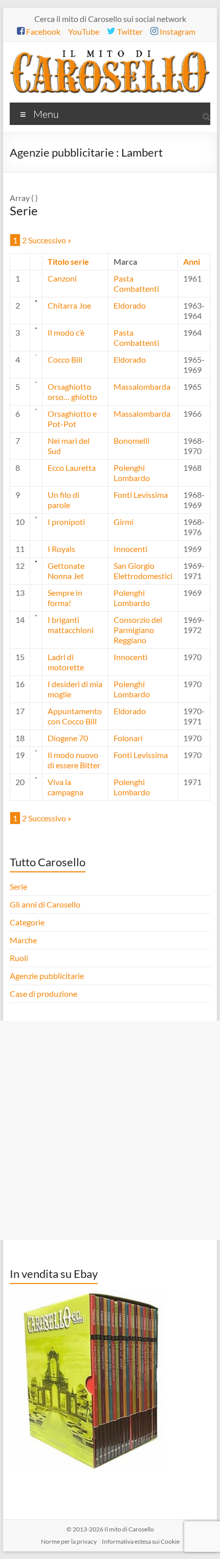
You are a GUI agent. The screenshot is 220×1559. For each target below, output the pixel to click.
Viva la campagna (65, 787)
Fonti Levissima (141, 494)
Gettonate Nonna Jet (66, 571)
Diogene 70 (68, 738)
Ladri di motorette (66, 662)
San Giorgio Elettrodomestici (143, 571)
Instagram (176, 31)
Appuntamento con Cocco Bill (75, 716)
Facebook (42, 31)
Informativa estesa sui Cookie (141, 1541)
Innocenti (130, 549)
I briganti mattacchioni (71, 625)
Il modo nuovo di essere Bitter (74, 760)
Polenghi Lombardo (132, 473)
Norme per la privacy (69, 1541)
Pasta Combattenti (136, 283)
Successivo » (49, 240)
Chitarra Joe (69, 305)
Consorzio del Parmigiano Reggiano (138, 630)
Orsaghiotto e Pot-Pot (72, 419)
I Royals (61, 549)
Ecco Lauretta (72, 467)
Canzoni (62, 278)
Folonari (128, 738)
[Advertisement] (110, 1130)
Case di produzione (44, 993)
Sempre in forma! (65, 598)
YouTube (83, 31)
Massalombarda (142, 386)
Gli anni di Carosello (45, 904)
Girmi (124, 521)
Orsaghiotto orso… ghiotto (72, 391)
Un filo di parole (63, 500)
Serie (18, 886)
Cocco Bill (65, 359)
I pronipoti (66, 521)
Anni (191, 261)
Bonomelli (131, 440)
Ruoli (19, 958)
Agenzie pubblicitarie (47, 975)
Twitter (129, 31)
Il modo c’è (66, 332)
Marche (23, 940)
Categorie (28, 922)
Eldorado (130, 305)
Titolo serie (68, 261)
